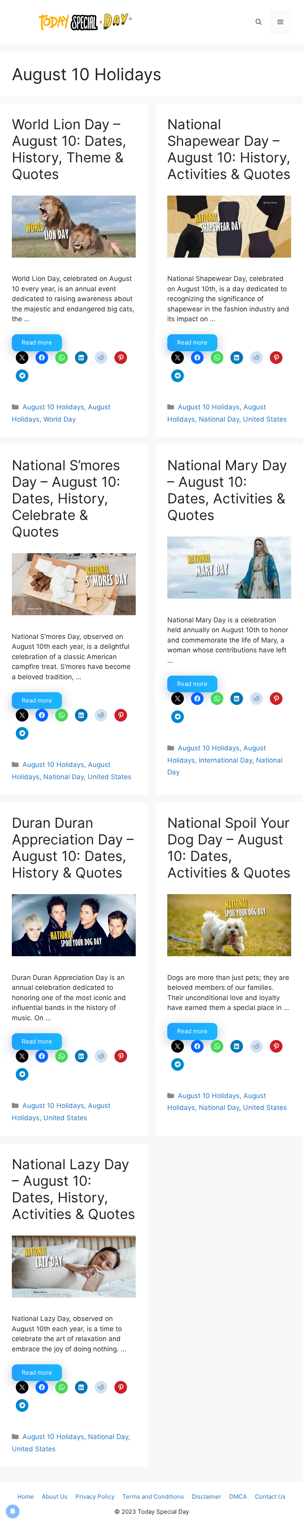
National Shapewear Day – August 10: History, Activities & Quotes (228, 149)
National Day (219, 419)
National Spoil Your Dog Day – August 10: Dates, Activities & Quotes (228, 847)
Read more (37, 342)
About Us (54, 1496)
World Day (59, 419)
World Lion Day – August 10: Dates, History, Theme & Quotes (69, 149)
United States (265, 419)
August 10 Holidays (53, 407)
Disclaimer (206, 1496)
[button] (258, 22)
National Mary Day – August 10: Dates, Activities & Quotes (227, 490)
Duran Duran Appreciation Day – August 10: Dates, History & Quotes (73, 847)
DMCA (238, 1496)
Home (25, 1496)
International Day (225, 760)
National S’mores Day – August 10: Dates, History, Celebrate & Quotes (66, 498)
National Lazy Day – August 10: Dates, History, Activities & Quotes (73, 1189)
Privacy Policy (94, 1496)
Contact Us (270, 1496)
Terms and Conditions (153, 1496)
